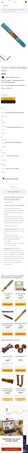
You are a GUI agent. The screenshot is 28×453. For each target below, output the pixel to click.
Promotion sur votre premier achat (11, 440)
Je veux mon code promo (11, 449)
